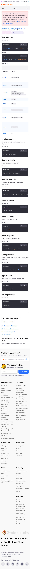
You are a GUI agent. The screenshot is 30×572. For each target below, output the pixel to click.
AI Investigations (6, 433)
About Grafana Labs (22, 471)
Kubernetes (4, 458)
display (4, 85)
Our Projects (19, 446)
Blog (2, 473)
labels (4, 99)
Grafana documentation (16, 28)
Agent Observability (7, 397)
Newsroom (19, 478)
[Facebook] (3, 564)
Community (4, 476)
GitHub (18, 448)
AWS (2, 451)
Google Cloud (5, 453)
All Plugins (4, 448)
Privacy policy (20, 375)
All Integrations (5, 446)
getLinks (5, 93)
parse (4, 110)
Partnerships (20, 476)
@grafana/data (11, 29)
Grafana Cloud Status (7, 438)
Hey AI (18, 491)
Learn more (24, 1)
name (4, 103)
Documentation (5, 28)
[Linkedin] (12, 564)
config (4, 77)
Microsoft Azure (5, 456)
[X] (8, 564)
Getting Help (20, 486)
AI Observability (20, 385)
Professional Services (22, 488)
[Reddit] (27, 564)
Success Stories (20, 481)
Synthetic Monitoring (7, 422)
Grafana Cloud (16, 542)
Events (3, 478)
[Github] (17, 564)
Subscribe (23, 372)
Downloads (19, 451)
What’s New (4, 435)
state (4, 117)
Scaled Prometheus (21, 405)
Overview (4, 385)
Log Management (21, 415)
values (4, 133)
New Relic (4, 463)
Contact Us (19, 483)
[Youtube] (22, 564)
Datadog (3, 461)
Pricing (3, 388)
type (3, 127)
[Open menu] (27, 4)
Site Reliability (20, 412)
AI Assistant (4, 395)
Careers (18, 473)
